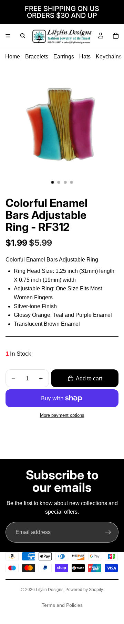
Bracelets (36, 56)
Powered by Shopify (84, 589)
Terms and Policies (62, 605)
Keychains (109, 56)
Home (12, 56)
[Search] (22, 35)
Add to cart (89, 378)
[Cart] (115, 35)
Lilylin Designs (49, 589)
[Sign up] (108, 532)
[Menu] (8, 36)
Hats (85, 56)
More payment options (62, 415)
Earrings (63, 56)
